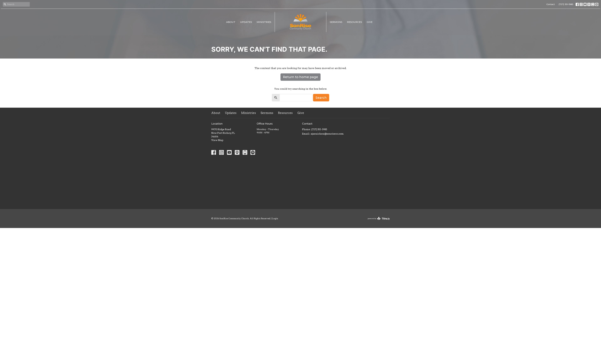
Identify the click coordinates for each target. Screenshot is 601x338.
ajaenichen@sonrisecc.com (327, 133)
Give (369, 21)
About (230, 21)
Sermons (336, 21)
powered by (377, 221)
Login (275, 218)
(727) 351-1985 (566, 4)
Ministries (264, 21)
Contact (550, 4)
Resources (354, 21)
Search (321, 98)
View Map (217, 140)
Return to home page (300, 77)
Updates (246, 21)
